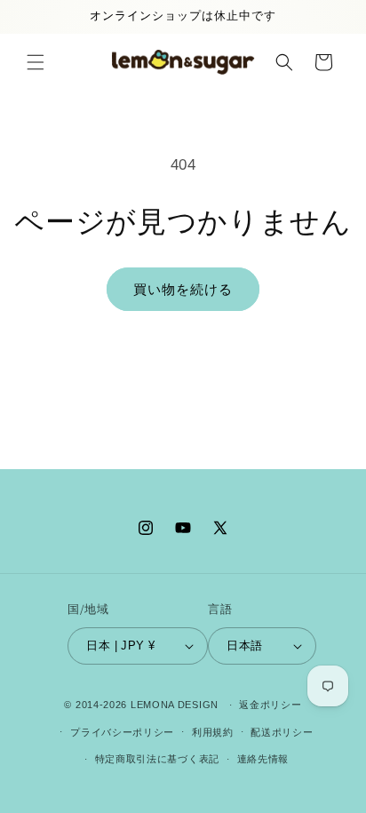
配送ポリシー (282, 732)
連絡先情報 (263, 758)
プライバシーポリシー (122, 732)
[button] (35, 62)
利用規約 (213, 732)
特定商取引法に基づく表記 (157, 758)
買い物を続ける (183, 289)
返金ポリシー (270, 704)
